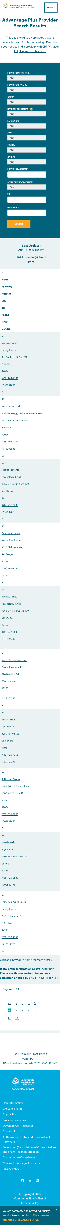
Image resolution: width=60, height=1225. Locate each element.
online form (26, 973)
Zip (8, 194)
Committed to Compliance (19, 1157)
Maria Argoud (9, 342)
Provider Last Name (17, 169)
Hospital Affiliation (20, 109)
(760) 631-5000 (10, 814)
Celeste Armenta (11, 533)
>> (17, 1018)
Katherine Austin (11, 779)
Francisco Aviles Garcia (14, 901)
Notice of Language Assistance (21, 1163)
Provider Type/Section (18, 73)
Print (31, 261)
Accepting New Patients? (20, 182)
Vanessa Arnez (9, 596)
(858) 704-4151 (10, 378)
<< (9, 1003)
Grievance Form (12, 1108)
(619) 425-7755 (10, 754)
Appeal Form (10, 1114)
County (11, 145)
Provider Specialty (17, 85)
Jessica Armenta (10, 469)
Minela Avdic (9, 842)
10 (35, 1010)
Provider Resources (14, 1120)
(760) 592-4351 (10, 937)
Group (10, 97)
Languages (13, 121)
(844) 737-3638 (10, 505)
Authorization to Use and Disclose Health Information (27, 1139)
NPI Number (13, 207)
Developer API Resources (18, 1125)
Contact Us (9, 1131)
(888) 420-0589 (10, 877)
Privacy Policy (11, 1169)
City (9, 133)
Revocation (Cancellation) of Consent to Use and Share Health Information (29, 1149)
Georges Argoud (11, 406)
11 (9, 1018)
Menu (51, 7)
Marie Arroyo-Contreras (14, 660)
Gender (11, 157)
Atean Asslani (9, 719)
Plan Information (13, 1103)
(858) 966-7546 (10, 568)
